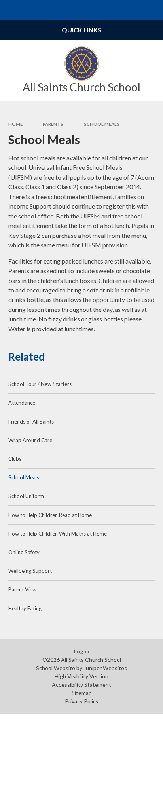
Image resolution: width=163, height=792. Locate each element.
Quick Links (81, 30)
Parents (53, 124)
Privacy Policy (82, 701)
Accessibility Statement (81, 684)
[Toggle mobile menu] (10, 10)
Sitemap (82, 692)
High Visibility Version (81, 676)
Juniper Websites (105, 668)
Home (15, 124)
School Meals (101, 124)
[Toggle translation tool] (134, 10)
